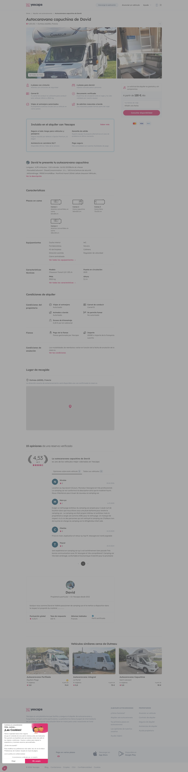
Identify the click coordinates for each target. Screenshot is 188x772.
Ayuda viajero (116, 736)
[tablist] (83, 472)
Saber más (104, 124)
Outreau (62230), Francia (48, 24)
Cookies (97, 767)
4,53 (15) (31, 24)
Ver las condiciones (57, 353)
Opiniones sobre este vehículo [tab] (66, 471)
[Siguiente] (66, 660)
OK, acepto (36, 761)
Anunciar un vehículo (131, 5)
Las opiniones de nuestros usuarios (121, 730)
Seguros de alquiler (147, 722)
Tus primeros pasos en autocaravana (120, 723)
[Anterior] (28, 660)
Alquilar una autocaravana (122, 717)
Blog (46, 767)
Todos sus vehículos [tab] (92, 471)
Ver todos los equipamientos (61, 260)
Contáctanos (56, 767)
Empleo (66, 767)
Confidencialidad (85, 767)
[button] (4, 768)
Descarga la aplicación (107, 5)
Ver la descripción (34, 176)
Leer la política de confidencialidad (14, 754)
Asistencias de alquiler (148, 726)
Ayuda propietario (146, 730)
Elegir (14, 761)
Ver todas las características (61, 283)
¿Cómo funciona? (118, 713)
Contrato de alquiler (147, 717)
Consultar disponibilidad (141, 113)
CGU (74, 767)
